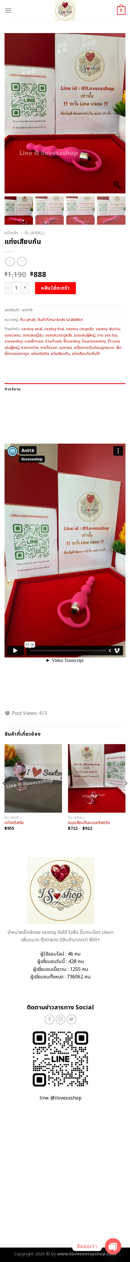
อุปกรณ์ (65, 348)
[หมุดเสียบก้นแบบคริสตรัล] (96, 778)
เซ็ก (119, 348)
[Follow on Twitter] (71, 1019)
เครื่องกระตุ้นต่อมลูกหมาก (94, 348)
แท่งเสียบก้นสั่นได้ (86, 354)
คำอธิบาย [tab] (13, 389)
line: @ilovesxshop (61, 1098)
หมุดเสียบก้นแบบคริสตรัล (89, 823)
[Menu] (8, 10)
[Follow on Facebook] (49, 1019)
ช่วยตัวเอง (53, 341)
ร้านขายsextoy (94, 341)
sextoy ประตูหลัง (80, 329)
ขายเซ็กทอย (33, 341)
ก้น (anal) (34, 233)
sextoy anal (31, 329)
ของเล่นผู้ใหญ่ (85, 335)
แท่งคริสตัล (40, 354)
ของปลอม (13, 335)
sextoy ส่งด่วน (108, 329)
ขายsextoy (14, 341)
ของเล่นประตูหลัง (58, 335)
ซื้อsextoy (71, 341)
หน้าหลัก (11, 233)
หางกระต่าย (30, 348)
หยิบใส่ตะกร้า (55, 288)
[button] (117, 116)
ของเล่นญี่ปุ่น (33, 335)
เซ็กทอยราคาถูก (17, 354)
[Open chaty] (113, 1246)
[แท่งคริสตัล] (33, 778)
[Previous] (4, 795)
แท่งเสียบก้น (60, 354)
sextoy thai (54, 329)
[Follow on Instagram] (61, 1019)
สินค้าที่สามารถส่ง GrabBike (60, 320)
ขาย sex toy (107, 335)
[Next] (126, 795)
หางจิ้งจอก (49, 348)
